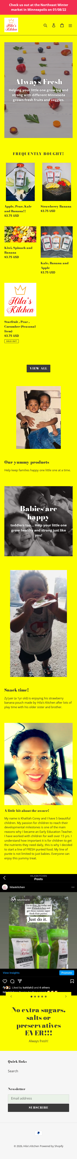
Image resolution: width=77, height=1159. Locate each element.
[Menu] (70, 25)
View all (38, 368)
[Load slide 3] (39, 997)
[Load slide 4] (42, 997)
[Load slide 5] (46, 997)
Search (13, 1071)
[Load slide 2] (35, 997)
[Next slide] (66, 996)
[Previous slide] (11, 996)
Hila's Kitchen (31, 1146)
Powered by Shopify (51, 1146)
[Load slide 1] (32, 997)
